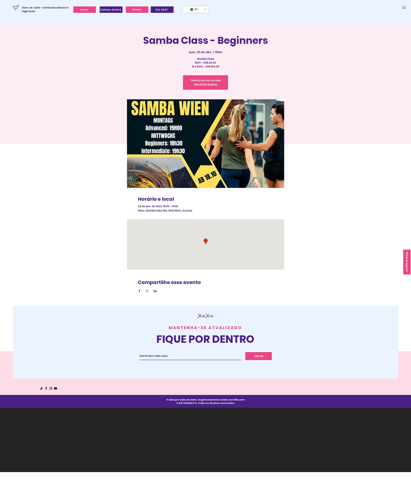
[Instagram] (51, 388)
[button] (404, 7)
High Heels (29, 11)
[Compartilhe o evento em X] (147, 291)
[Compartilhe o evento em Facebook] (139, 291)
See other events (205, 84)
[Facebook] (46, 388)
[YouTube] (55, 388)
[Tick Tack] (41, 388)
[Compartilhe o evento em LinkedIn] (155, 291)
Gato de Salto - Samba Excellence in (45, 7)
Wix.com (239, 399)
